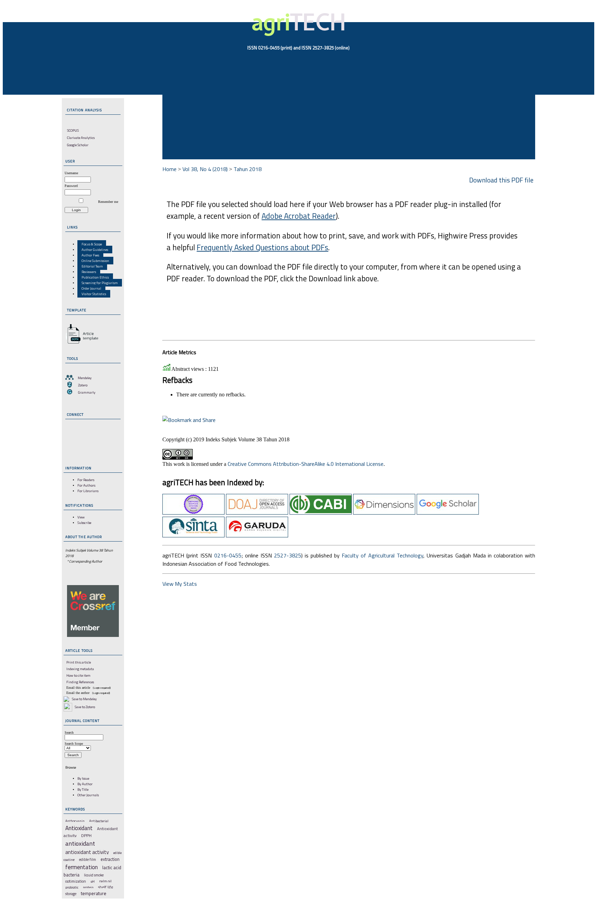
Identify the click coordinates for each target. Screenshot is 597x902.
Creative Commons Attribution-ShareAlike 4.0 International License (305, 464)
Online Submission (95, 260)
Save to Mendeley (84, 699)
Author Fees (90, 255)
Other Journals (88, 795)
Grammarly (86, 392)
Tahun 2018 (248, 169)
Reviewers (89, 271)
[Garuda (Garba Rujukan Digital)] (257, 535)
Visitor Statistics (94, 294)
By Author (85, 784)
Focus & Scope (92, 244)
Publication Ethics (95, 277)
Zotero (82, 385)
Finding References (80, 682)
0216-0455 (227, 555)
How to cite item (78, 675)
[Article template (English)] (81, 343)
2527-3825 (287, 555)
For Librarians (87, 491)
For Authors (86, 485)
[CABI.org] (321, 512)
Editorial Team (92, 266)
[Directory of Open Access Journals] (257, 512)
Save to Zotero (84, 707)
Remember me (108, 202)
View (81, 517)
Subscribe (84, 522)
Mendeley (85, 377)
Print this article (78, 662)
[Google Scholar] (448, 512)
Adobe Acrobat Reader (299, 216)
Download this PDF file (501, 180)
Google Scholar (77, 145)
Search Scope (74, 743)
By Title (82, 789)
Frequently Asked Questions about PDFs (262, 247)
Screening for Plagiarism (100, 282)
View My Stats (179, 584)
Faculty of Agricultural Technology (382, 555)
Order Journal (91, 288)
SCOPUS (73, 130)
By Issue (83, 778)
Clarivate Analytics (81, 137)
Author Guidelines (95, 249)
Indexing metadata (80, 668)
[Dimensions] (384, 512)
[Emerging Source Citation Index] (193, 512)
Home (169, 169)
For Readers (85, 479)
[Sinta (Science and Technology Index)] (193, 535)
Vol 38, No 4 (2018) (205, 169)
